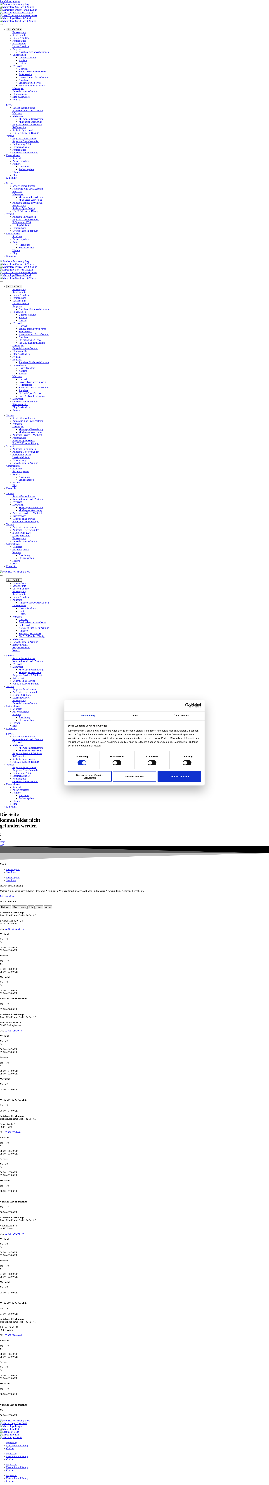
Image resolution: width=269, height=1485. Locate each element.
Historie (22, 63)
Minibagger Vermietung (30, 121)
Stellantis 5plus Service (30, 82)
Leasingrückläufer (21, 147)
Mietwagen (18, 88)
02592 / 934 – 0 (13, 1132)
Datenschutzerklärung (17, 1445)
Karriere (23, 60)
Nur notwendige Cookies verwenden (89, 776)
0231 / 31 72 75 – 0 (14, 928)
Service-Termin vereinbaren (32, 71)
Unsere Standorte (20, 38)
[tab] (5, 907)
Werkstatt (17, 66)
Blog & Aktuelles (21, 96)
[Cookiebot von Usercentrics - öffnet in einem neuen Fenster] (187, 705)
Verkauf (10, 135)
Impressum (11, 1442)
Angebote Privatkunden (24, 138)
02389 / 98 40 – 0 (13, 1335)
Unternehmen (19, 54)
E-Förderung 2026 (21, 144)
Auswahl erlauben (134, 776)
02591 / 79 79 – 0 (13, 1030)
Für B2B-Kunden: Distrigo (32, 85)
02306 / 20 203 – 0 (14, 1233)
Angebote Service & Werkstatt (27, 124)
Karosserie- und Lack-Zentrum (34, 77)
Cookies (10, 1448)
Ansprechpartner (20, 161)
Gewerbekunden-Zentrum (25, 91)
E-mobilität (11, 177)
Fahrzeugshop (19, 32)
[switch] (117, 762)
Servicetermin (19, 35)
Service (10, 105)
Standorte (17, 158)
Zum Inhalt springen (10, 1)
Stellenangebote (26, 169)
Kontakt (16, 99)
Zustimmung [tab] (88, 715)
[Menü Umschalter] (1, 24)
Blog (14, 175)
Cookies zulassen (179, 776)
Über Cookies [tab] (181, 715)
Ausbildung (24, 166)
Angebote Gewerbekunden (25, 141)
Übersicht (23, 68)
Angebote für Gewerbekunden (34, 52)
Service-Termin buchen (23, 107)
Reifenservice (25, 74)
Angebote (17, 49)
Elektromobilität (20, 94)
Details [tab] (134, 715)
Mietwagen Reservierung (31, 119)
